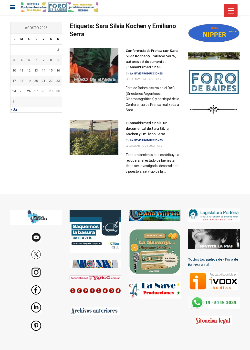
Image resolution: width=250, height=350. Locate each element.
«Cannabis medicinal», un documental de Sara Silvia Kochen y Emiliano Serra (147, 128)
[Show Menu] (12, 7)
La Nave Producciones (146, 73)
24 (14, 91)
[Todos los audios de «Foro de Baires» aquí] (214, 281)
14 (43, 70)
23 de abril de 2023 (141, 145)
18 (21, 81)
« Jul (14, 109)
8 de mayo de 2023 (140, 79)
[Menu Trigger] (231, 10)
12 (29, 70)
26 (29, 91)
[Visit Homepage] (59, 7)
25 (21, 91)
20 (36, 81)
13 (36, 70)
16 (58, 70)
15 (50, 70)
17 (14, 81)
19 (29, 81)
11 (21, 70)
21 (43, 81)
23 (58, 81)
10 (14, 70)
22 (50, 81)
